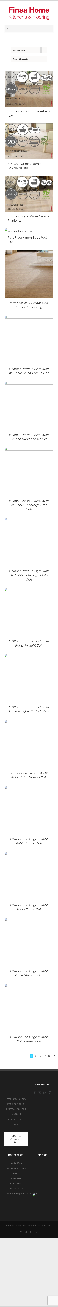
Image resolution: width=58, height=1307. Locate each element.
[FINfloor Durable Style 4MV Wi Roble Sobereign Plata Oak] (29, 520)
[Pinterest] (49, 1092)
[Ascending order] (44, 50)
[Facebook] (34, 1092)
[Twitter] (39, 1092)
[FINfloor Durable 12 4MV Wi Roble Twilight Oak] (29, 590)
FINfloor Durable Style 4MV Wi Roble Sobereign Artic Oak (29, 505)
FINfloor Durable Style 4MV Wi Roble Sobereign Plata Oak (29, 575)
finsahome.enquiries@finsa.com (20, 1193)
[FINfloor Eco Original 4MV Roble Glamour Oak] (29, 920)
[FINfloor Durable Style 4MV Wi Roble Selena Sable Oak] (29, 318)
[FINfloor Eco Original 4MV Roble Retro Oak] (29, 986)
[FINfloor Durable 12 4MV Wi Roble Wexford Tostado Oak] (29, 656)
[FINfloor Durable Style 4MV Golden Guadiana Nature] (29, 384)
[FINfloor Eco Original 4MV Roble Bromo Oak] (29, 788)
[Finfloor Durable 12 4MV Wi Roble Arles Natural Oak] (29, 722)
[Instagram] (44, 1092)
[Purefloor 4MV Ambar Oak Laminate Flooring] (29, 252)
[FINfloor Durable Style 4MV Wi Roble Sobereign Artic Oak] (29, 450)
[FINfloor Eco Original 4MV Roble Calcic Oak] (29, 854)
